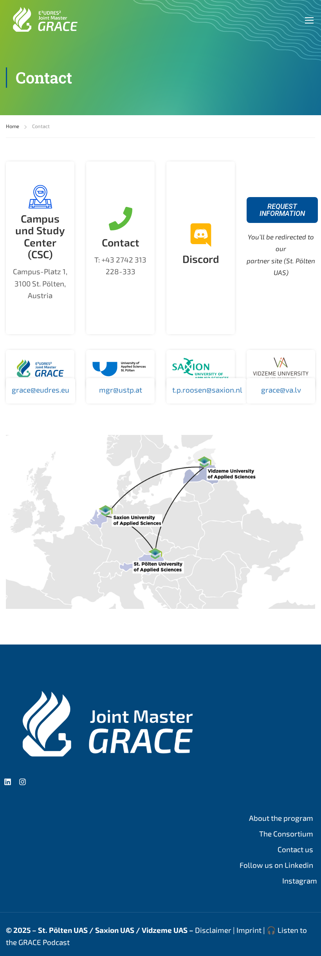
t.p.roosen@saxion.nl (207, 389)
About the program (281, 817)
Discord (200, 258)
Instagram (299, 880)
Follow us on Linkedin (276, 864)
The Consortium (286, 833)
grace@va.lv (281, 389)
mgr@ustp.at (120, 389)
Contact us (295, 849)
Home (12, 126)
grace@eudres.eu (40, 389)
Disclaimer (213, 929)
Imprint (248, 929)
